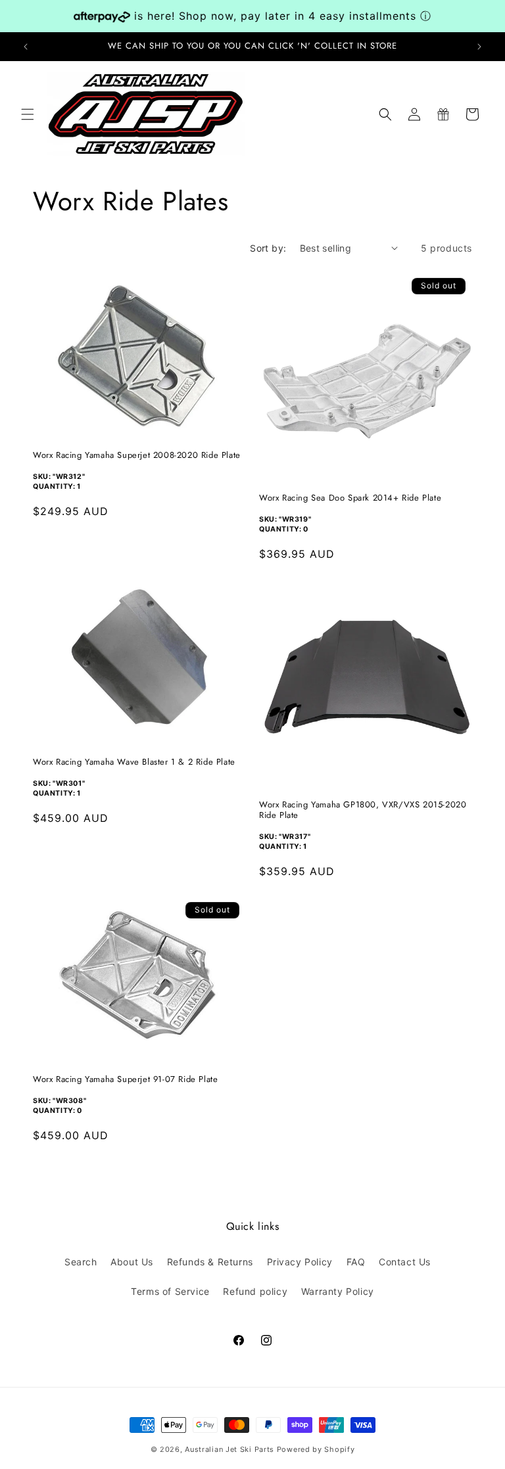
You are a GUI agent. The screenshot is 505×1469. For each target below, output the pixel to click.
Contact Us (405, 1261)
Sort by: (268, 248)
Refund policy (255, 1291)
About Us (131, 1261)
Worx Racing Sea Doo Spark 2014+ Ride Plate (350, 498)
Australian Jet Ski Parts (229, 1449)
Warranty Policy (337, 1291)
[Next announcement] (479, 46)
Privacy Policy (300, 1261)
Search (80, 1261)
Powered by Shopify (316, 1449)
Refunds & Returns (210, 1261)
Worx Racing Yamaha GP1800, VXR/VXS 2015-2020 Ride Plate (362, 811)
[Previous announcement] (25, 46)
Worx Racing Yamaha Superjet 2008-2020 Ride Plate (137, 455)
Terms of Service (170, 1291)
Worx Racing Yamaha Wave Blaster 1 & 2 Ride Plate (134, 762)
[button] (27, 114)
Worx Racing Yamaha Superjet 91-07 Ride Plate (125, 1079)
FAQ (356, 1261)
